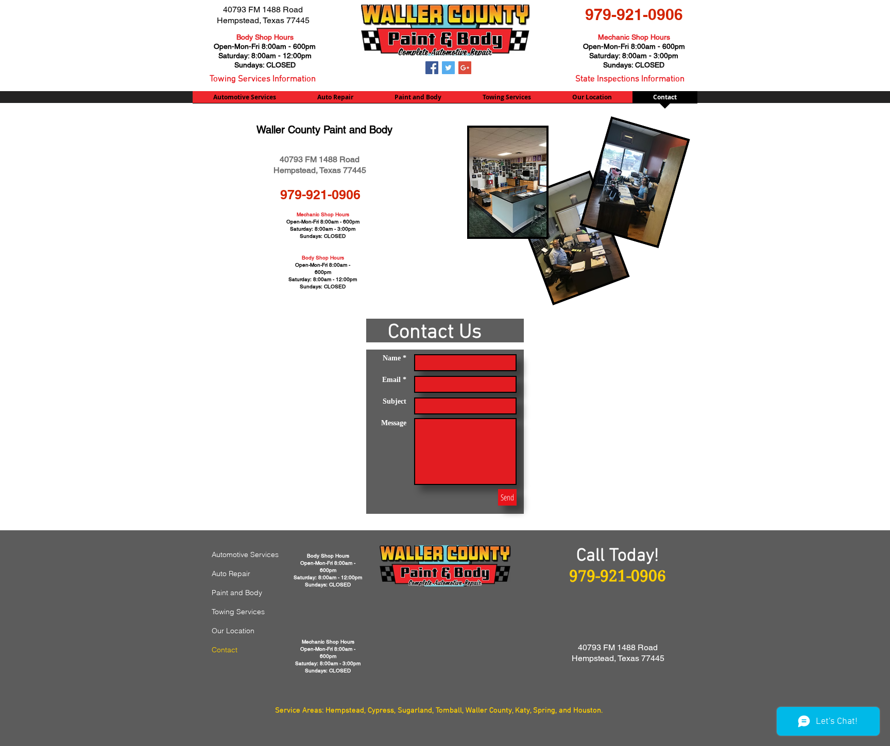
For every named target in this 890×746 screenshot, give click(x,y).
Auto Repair (231, 573)
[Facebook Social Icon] (431, 67)
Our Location (233, 630)
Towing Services (238, 611)
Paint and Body (237, 592)
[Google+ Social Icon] (464, 67)
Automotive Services (245, 554)
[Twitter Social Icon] (448, 67)
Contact (224, 649)
